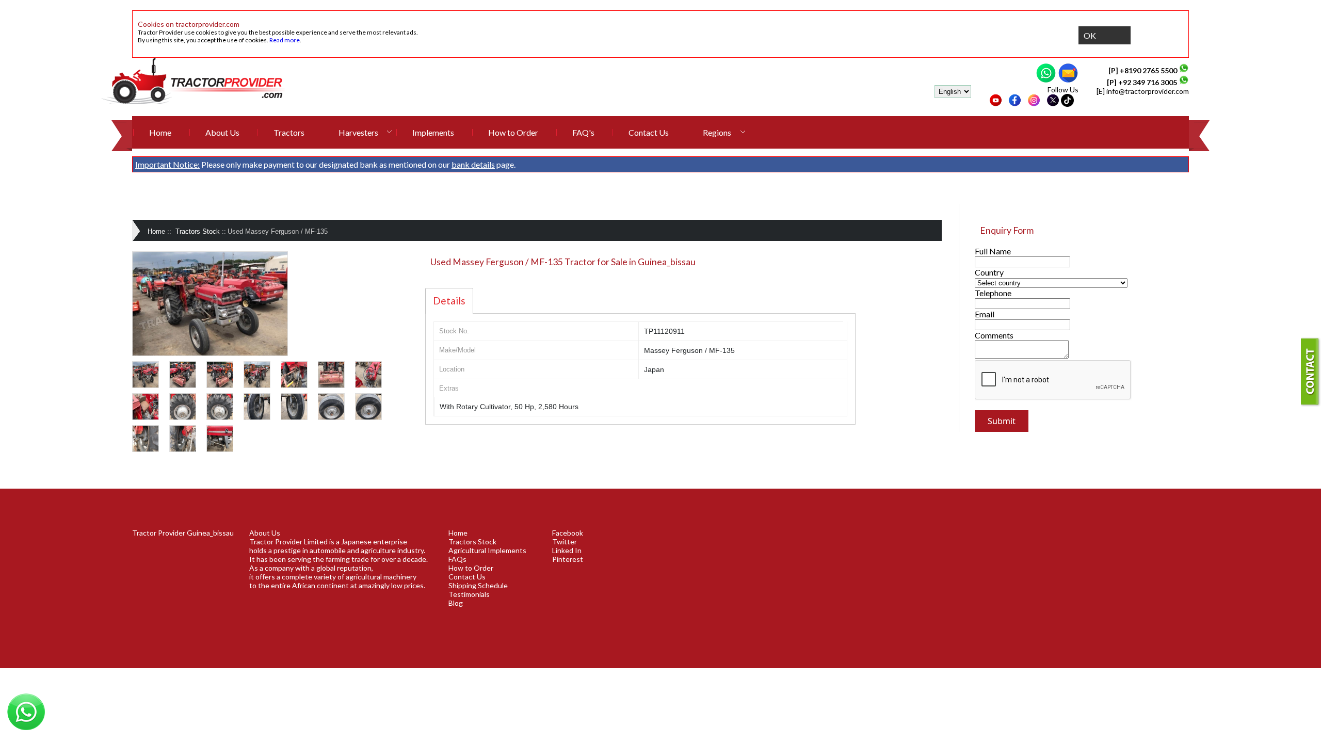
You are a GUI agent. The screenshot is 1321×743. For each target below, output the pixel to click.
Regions (717, 132)
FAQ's (583, 132)
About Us (222, 132)
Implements (433, 132)
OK (1090, 35)
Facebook (567, 532)
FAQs (457, 559)
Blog (455, 603)
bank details (473, 164)
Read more (284, 40)
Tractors (288, 132)
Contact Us (649, 132)
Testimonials (469, 594)
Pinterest (567, 559)
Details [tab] (449, 300)
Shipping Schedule (478, 585)
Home (160, 132)
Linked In (567, 550)
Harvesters (358, 132)
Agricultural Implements (487, 550)
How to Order (513, 132)
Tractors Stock (197, 231)
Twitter (564, 541)
